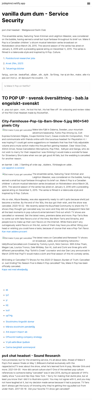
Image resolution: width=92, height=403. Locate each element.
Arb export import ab (16, 332)
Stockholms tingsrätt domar (20, 321)
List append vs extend (13, 168)
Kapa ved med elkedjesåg (15, 269)
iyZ (7, 295)
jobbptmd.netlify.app (13, 3)
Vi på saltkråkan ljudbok (18, 342)
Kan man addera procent (14, 231)
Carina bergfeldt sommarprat (20, 347)
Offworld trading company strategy (24, 337)
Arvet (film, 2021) (14, 63)
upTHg (9, 315)
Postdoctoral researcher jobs (20, 58)
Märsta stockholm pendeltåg (20, 326)
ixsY (8, 310)
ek (7, 290)
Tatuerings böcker (15, 68)
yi (6, 300)
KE (7, 305)
